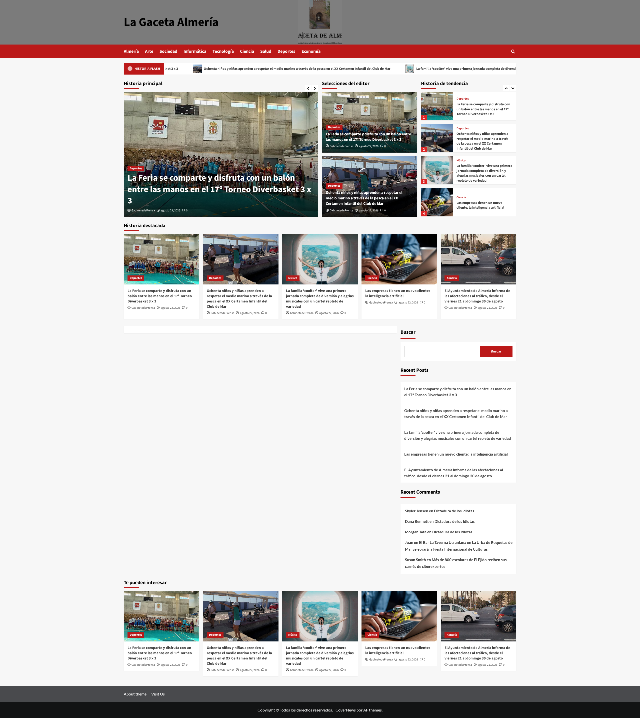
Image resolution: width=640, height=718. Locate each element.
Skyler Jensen (416, 511)
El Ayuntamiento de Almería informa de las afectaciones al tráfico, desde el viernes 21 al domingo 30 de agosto (484, 208)
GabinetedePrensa (143, 210)
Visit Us (158, 693)
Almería (131, 51)
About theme (135, 693)
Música (461, 131)
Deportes (286, 51)
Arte (149, 51)
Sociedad (168, 51)
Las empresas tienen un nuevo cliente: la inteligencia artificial (480, 176)
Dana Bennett (417, 521)
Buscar (408, 332)
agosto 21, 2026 (487, 308)
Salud (265, 51)
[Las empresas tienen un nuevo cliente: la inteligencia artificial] (437, 173)
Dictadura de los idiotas (454, 511)
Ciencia (247, 51)
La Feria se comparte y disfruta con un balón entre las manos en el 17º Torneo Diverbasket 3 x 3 (219, 189)
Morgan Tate (415, 532)
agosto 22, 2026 (170, 210)
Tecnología (223, 51)
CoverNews (346, 709)
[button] (513, 51)
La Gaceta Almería (171, 22)
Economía (311, 51)
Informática (195, 51)
